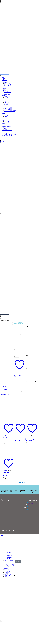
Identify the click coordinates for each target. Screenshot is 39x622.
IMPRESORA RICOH (7, 84)
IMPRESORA (4, 82)
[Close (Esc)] (0, 620)
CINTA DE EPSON (7, 121)
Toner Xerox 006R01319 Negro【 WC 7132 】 (8, 474)
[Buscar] (0, 75)
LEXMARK (6, 129)
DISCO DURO (4, 112)
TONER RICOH (6, 101)
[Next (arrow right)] (1, 621)
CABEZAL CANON (7, 92)
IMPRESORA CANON (8, 86)
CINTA (3, 120)
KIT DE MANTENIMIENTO (7, 126)
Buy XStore (2, 141)
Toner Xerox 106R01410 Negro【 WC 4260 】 (31, 439)
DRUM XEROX (6, 115)
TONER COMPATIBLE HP (8, 109)
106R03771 (21, 374)
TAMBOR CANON (7, 116)
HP (4, 127)
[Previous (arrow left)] (0, 621)
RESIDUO (4, 93)
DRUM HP (6, 114)
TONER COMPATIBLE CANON (9, 107)
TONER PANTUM (7, 97)
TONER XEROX (7, 96)
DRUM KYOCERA (7, 119)
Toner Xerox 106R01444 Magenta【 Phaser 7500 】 (20, 439)
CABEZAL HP (6, 91)
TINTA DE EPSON (7, 138)
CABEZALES (4, 90)
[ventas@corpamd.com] (27, 506)
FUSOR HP (6, 125)
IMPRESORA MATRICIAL (6, 88)
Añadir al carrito (16, 357)
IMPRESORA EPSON (7, 85)
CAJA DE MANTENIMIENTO (7, 130)
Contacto (3, 78)
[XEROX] (9, 405)
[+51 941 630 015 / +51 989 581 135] (27, 502)
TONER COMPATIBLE (6, 106)
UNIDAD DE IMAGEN (6, 132)
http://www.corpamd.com (5, 394)
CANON (5, 131)
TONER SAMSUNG (7, 102)
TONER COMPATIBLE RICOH (9, 108)
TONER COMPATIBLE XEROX (9, 111)
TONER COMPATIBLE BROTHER (10, 110)
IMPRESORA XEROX (7, 83)
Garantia (3, 79)
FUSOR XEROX (7, 124)
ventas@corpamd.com (31, 507)
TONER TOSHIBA (7, 103)
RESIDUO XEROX (7, 94)
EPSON (5, 89)
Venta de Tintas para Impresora (7, 135)
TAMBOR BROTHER (7, 117)
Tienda (3, 77)
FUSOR (3, 123)
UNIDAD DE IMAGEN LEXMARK (10, 134)
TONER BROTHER (7, 105)
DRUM (3, 113)
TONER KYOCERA (7, 98)
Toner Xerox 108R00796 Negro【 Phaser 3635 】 (8, 439)
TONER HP (6, 104)
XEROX (5, 128)
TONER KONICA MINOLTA (9, 100)
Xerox (5, 389)
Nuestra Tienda (4, 80)
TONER (3, 95)
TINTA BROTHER (7, 136)
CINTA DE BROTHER (8, 122)
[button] (27, 326)
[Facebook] (0, 140)
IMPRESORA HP (7, 87)
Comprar (15, 575)
